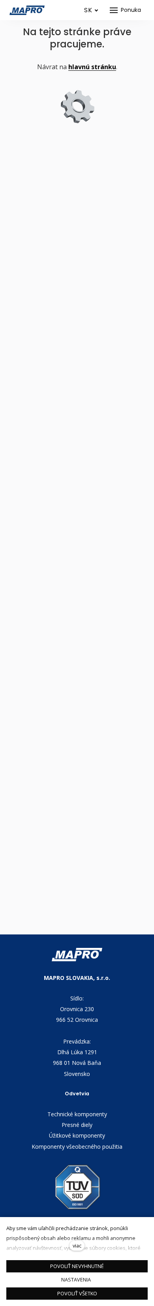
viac (77, 1245)
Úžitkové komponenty (77, 1135)
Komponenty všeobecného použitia (77, 1146)
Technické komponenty (77, 1114)
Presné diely (77, 1125)
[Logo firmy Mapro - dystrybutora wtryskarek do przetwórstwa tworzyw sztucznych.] (27, 10)
